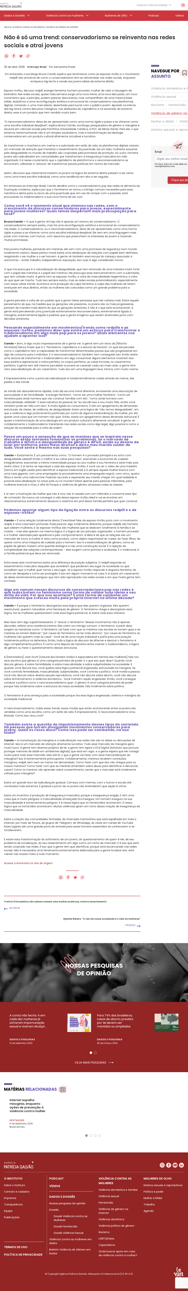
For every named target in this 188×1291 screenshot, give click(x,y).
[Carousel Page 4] (99, 1135)
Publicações (11, 1217)
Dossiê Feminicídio (65, 1226)
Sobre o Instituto (14, 1185)
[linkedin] (181, 1165)
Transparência (13, 1204)
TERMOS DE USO (15, 1247)
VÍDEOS (54, 1186)
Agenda (148, 1211)
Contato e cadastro (17, 1191)
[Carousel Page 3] (95, 1135)
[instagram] (182, 5)
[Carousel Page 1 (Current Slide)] (91, 1052)
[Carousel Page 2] (95, 1052)
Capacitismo (107, 1245)
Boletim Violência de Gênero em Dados (70, 1251)
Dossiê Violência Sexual (68, 1233)
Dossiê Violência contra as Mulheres (70, 1218)
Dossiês (54, 1210)
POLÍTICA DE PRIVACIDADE (23, 1255)
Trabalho (149, 1204)
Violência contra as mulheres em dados (70, 1241)
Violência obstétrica (111, 1219)
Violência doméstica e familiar (118, 1190)
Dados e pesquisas (22, 1039)
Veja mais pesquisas (91, 1062)
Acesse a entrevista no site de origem (28, 863)
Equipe (8, 1211)
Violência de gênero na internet (113, 1211)
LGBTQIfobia (106, 1238)
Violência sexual (163, 96)
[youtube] (175, 1165)
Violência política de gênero (116, 1226)
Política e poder (154, 1191)
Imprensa (10, 1198)
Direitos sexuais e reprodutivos (163, 1185)
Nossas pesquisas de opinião (67, 1203)
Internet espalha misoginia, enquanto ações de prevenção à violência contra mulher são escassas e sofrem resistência (28, 1105)
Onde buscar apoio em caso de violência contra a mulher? (118, 1253)
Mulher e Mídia (162, 121)
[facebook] (168, 1165)
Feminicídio (177, 105)
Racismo (157, 105)
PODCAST (56, 1178)
